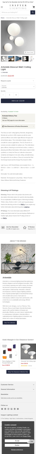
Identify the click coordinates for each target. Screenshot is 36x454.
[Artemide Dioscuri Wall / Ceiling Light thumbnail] (4, 59)
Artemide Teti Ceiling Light (28, 361)
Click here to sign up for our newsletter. (11, 398)
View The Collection (9, 322)
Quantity (3, 91)
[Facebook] (5, 409)
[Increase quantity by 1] (16, 95)
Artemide (5, 72)
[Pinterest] (14, 409)
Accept (17, 440)
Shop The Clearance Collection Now (18, 372)
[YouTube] (18, 409)
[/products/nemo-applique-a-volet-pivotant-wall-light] (10, 351)
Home (2, 18)
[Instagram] (8, 409)
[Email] (2, 409)
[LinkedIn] (11, 409)
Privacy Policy (27, 436)
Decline (17, 445)
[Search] (32, 12)
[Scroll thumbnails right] (33, 59)
